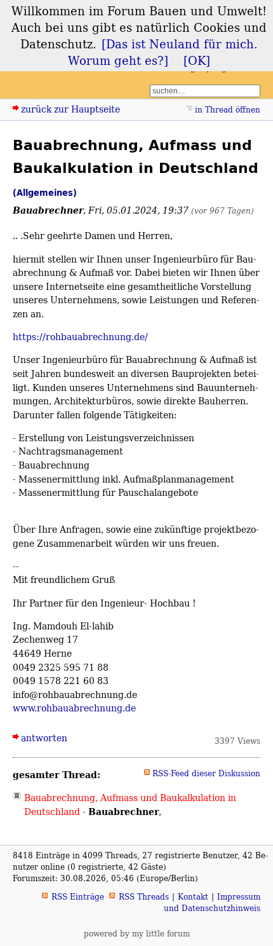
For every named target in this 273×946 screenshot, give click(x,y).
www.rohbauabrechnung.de (74, 708)
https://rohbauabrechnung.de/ (80, 336)
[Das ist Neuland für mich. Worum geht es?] (163, 52)
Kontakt (193, 896)
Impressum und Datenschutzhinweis (212, 902)
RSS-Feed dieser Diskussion (206, 773)
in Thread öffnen (227, 109)
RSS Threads (144, 896)
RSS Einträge (77, 896)
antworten (44, 737)
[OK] (196, 60)
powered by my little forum (137, 933)
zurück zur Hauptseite (70, 109)
